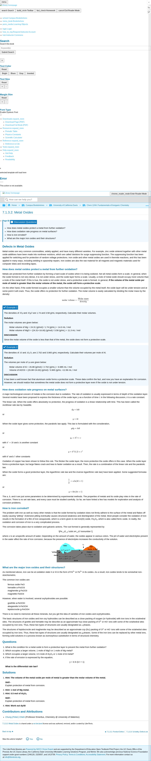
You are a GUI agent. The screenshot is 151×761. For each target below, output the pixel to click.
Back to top (6, 731)
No (41, 739)
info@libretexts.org (12, 757)
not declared (38, 723)
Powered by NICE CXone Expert (40, 749)
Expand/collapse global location (147, 204)
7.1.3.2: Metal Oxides (10, 723)
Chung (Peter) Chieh (15, 717)
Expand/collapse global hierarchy (5, 205)
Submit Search (8, 52)
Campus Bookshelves (35, 205)
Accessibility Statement (95, 755)
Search (6, 200)
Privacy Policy (62, 755)
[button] (9, 156)
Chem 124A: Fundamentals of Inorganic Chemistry (107, 205)
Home (14, 205)
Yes (31, 739)
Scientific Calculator (13, 138)
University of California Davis (65, 205)
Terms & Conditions (77, 755)
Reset (4, 69)
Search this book (7, 44)
